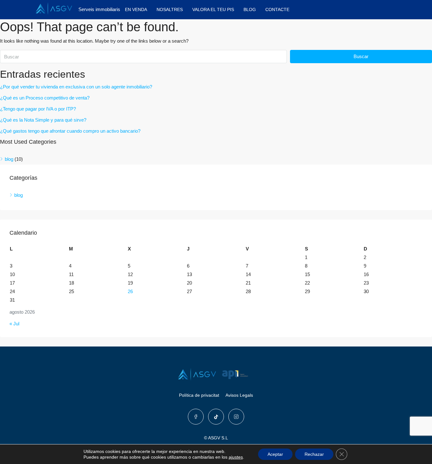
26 (130, 291)
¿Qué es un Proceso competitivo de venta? (44, 97)
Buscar (361, 56)
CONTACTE (277, 9)
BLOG (250, 9)
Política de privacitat (199, 395)
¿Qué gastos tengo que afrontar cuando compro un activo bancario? (70, 131)
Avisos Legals (239, 395)
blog (9, 159)
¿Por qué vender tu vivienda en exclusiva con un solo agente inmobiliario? (76, 86)
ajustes (236, 457)
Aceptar (275, 454)
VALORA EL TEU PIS (213, 9)
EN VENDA (136, 9)
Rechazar (314, 454)
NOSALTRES (170, 9)
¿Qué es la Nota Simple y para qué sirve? (43, 120)
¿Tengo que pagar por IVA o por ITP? (38, 108)
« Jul (14, 323)
